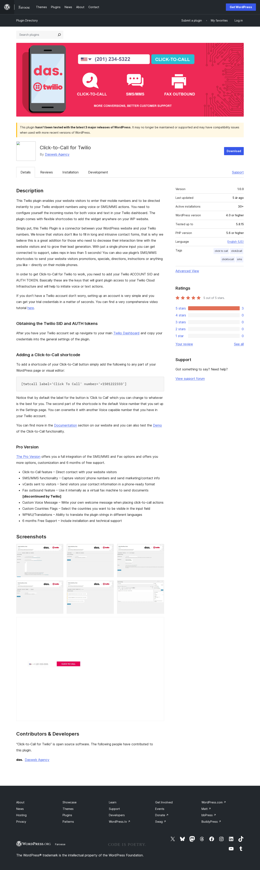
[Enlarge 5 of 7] (108, 586)
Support (238, 172)
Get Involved (164, 802)
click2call (236, 250)
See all (239, 344)
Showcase (70, 802)
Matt (206, 808)
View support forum (190, 379)
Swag (160, 821)
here (30, 308)
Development (98, 172)
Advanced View (187, 271)
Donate (162, 815)
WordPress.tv (119, 821)
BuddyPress (211, 821)
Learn (112, 802)
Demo (157, 425)
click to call (221, 250)
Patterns (68, 821)
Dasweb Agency (57, 154)
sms (239, 259)
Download (234, 151)
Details (26, 172)
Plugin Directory (27, 20)
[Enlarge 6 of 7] (159, 586)
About (20, 802)
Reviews (46, 172)
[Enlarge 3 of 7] (159, 549)
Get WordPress (241, 7)
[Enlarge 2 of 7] (108, 549)
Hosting (21, 815)
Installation (70, 172)
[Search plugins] (59, 35)
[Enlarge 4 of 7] (58, 586)
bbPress (209, 815)
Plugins (67, 815)
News (20, 808)
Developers (117, 815)
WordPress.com (214, 802)
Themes (68, 808)
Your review (184, 344)
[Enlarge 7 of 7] (159, 622)
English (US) (236, 241)
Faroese (60, 844)
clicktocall (228, 259)
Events (159, 808)
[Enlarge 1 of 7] (58, 549)
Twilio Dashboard (126, 333)
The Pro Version (28, 456)
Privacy (21, 821)
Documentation (65, 425)
